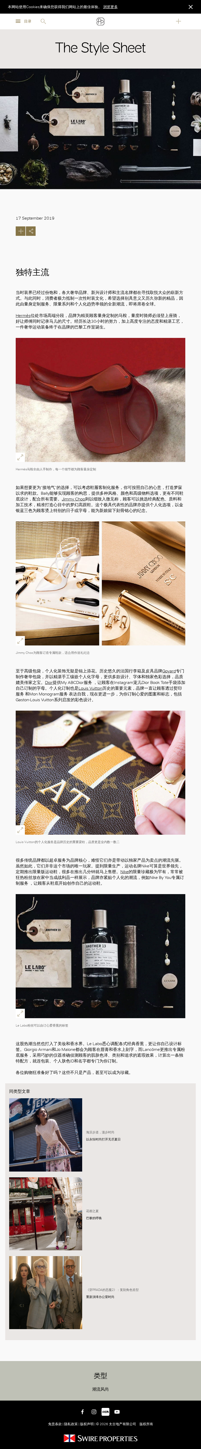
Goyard (169, 670)
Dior (49, 682)
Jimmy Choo (73, 499)
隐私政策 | (71, 1424)
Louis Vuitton (90, 688)
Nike (124, 871)
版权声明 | (87, 1424)
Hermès (23, 315)
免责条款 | (56, 1424)
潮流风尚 (100, 1389)
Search (43, 21)
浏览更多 (110, 7)
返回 (193, 1393)
